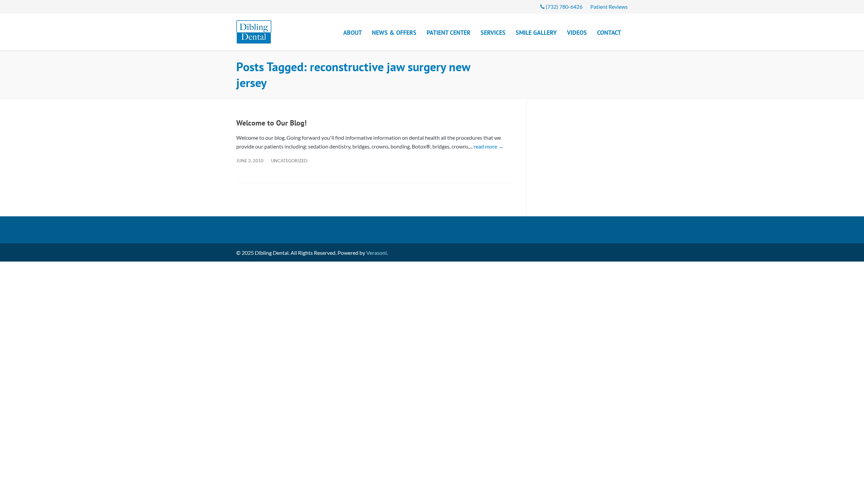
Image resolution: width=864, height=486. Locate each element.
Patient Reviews (609, 6)
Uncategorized (289, 160)
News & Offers (394, 32)
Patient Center (448, 32)
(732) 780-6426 (564, 6)
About (352, 32)
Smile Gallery (536, 32)
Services (493, 32)
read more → (489, 146)
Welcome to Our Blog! (271, 123)
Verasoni (376, 252)
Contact (609, 32)
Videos (577, 32)
